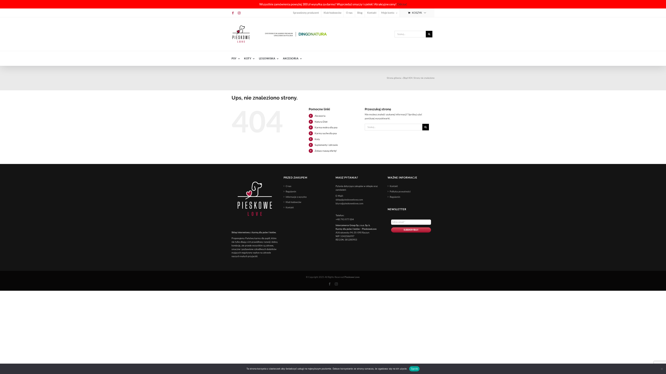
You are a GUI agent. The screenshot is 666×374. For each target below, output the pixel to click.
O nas (288, 186)
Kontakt (290, 207)
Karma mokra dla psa (326, 127)
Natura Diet (321, 121)
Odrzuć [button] (402, 4)
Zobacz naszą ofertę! (326, 150)
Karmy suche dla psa (326, 133)
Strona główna (394, 78)
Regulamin (291, 191)
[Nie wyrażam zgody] (661, 369)
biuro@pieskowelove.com (349, 203)
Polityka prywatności (400, 191)
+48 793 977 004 (345, 219)
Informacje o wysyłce (296, 196)
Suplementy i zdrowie (326, 144)
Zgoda (414, 368)
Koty (317, 139)
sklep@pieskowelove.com (349, 199)
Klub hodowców (293, 202)
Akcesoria (320, 115)
